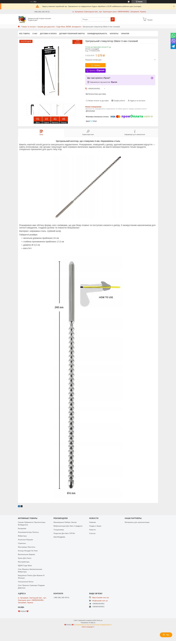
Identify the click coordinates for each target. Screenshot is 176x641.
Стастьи (92, 533)
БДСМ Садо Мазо (25, 565)
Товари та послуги (28, 27)
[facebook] (19, 507)
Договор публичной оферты (72, 34)
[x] (22, 507)
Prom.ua (99, 620)
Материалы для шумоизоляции (137, 522)
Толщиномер (59, 530)
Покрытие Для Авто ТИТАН (64, 533)
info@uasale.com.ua (100, 601)
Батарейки (22, 528)
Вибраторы (22, 536)
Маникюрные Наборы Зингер (65, 522)
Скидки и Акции (95, 526)
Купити (97, 65)
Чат (167, 635)
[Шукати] (113, 19)
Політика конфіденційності (102, 625)
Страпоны (22, 543)
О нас (34, 34)
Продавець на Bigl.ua (88, 622)
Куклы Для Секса (24, 558)
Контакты (114, 34)
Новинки (92, 522)
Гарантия (125, 34)
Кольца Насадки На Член (28, 551)
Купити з (93, 70)
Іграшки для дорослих (46, 27)
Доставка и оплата (48, 34)
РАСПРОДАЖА (59, 537)
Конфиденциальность (97, 34)
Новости (92, 530)
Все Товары (24, 34)
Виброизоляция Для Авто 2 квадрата (68, 526)
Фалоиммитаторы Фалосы (28, 532)
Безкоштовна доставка (97, 94)
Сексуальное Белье (25, 582)
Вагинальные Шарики (26, 554)
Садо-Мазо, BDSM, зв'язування (68, 27)
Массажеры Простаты (26, 547)
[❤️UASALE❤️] (22, 19)
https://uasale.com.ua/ (100, 597)
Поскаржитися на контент (83, 625)
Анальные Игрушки (25, 540)
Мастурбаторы (23, 562)
